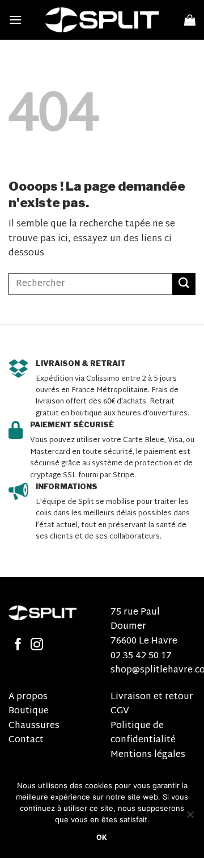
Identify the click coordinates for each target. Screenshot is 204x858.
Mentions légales (147, 755)
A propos (28, 697)
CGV (119, 711)
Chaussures (34, 726)
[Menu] (15, 19)
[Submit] (184, 284)
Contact (26, 740)
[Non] (190, 818)
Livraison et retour (151, 697)
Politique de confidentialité (143, 733)
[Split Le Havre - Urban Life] (102, 19)
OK (102, 837)
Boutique (28, 711)
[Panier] (190, 19)
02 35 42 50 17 (141, 656)
